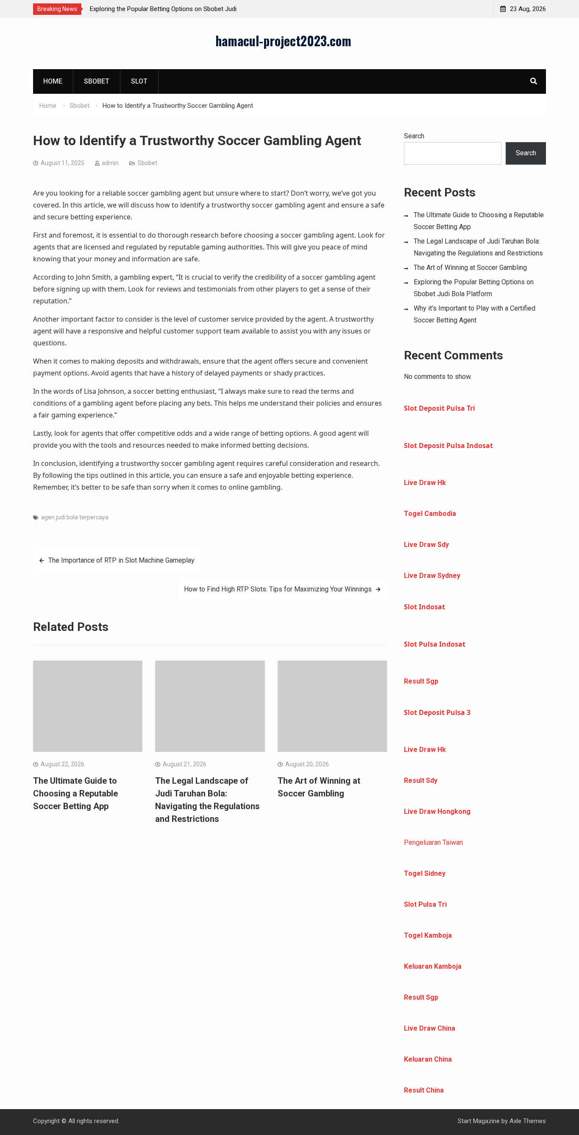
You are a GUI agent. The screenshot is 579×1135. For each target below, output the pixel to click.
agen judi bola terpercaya (75, 517)
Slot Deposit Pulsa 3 (437, 712)
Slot (139, 81)
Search (414, 136)
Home (52, 81)
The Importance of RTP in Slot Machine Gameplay (121, 560)
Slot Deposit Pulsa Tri (439, 408)
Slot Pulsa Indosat (434, 644)
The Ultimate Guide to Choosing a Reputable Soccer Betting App (75, 793)
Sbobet (96, 81)
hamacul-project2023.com (283, 40)
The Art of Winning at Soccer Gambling (470, 267)
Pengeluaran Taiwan (433, 842)
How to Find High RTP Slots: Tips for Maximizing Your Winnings (278, 589)
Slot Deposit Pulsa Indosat (448, 445)
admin (110, 163)
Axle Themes (527, 1121)
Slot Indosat (424, 606)
